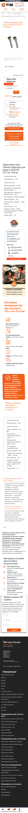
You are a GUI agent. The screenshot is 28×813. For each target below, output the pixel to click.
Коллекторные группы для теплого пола (12, 718)
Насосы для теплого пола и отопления (11, 775)
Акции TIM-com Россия (7, 674)
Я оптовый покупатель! (14, 128)
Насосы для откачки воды (8, 778)
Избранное (8, 810)
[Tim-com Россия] (7, 4)
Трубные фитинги (6, 792)
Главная (3, 811)
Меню (5, 8)
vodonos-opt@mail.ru (20, 5)
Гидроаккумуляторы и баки (8, 780)
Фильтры (3, 789)
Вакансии (3, 707)
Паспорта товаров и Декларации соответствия (14, 136)
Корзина (14, 810)
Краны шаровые (5, 730)
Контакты (3, 710)
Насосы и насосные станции (9, 767)
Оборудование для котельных (9, 761)
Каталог (3, 680)
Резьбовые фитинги (6, 732)
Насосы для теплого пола (8, 724)
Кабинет (19, 811)
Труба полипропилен (7, 749)
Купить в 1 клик (8, 95)
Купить (16, 91)
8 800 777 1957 (19, 3)
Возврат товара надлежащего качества (12, 694)
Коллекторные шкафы (7, 756)
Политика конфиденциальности (9, 702)
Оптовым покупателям (7, 704)
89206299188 (15, 247)
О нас (2, 688)
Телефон (7, 620)
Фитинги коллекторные (7, 735)
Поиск (13, 8)
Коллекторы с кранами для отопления (11, 741)
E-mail (7, 625)
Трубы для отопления (7, 747)
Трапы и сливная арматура (8, 786)
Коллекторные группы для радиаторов (12, 744)
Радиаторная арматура (7, 758)
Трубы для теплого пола (8, 727)
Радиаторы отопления (7, 752)
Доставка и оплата (6, 691)
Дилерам (21, 8)
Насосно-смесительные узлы (9, 721)
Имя (6, 614)
